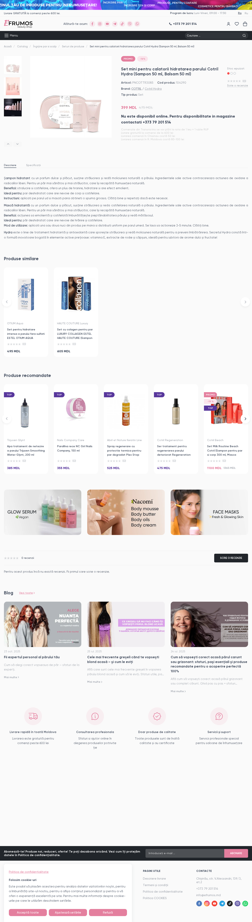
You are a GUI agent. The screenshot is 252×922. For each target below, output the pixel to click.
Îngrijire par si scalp (45, 46)
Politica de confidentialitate (163, 891)
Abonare (236, 853)
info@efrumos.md (208, 895)
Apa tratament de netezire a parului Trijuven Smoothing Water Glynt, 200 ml (26, 450)
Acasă (8, 46)
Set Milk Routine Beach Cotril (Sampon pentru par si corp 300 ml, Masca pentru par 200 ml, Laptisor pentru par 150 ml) (225, 455)
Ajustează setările (68, 912)
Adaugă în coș (26, 349)
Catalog (22, 46)
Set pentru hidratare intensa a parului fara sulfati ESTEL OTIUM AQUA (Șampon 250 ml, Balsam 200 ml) (26, 338)
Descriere (10, 165)
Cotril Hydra (153, 89)
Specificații (33, 165)
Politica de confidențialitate (29, 872)
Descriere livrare (154, 878)
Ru (246, 13)
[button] (8, 144)
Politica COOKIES (155, 898)
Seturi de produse (73, 46)
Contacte (204, 871)
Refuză (108, 912)
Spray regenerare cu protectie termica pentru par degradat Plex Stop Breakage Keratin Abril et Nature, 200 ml (124, 455)
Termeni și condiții (155, 885)
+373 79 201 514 (207, 888)
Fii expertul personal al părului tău (32, 657)
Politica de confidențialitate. (39, 855)
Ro (240, 13)
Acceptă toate (28, 912)
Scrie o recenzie (237, 85)
